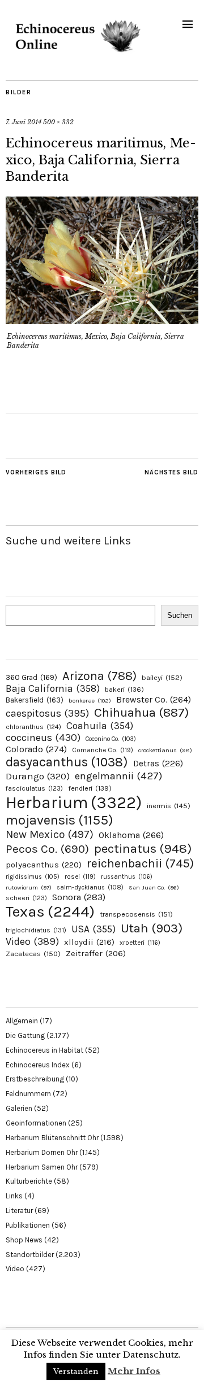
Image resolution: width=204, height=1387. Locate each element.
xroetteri (140, 943)
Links (14, 1196)
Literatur (19, 1210)
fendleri (90, 788)
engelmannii (118, 776)
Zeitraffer (96, 953)
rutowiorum (29, 887)
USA (93, 929)
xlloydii (89, 942)
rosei (80, 876)
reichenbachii (140, 863)
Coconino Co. (111, 739)
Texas (50, 911)
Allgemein (22, 1021)
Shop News (24, 1240)
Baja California (53, 688)
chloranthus (33, 727)
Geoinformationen (36, 1123)
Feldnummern (28, 1093)
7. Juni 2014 (23, 122)
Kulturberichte (29, 1181)
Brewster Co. (153, 699)
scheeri (26, 898)
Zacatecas (33, 953)
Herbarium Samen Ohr (42, 1167)
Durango (38, 776)
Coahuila (99, 725)
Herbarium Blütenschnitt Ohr (52, 1137)
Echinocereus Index (38, 1065)
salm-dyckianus (90, 887)
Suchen (179, 615)
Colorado (36, 749)
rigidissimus (33, 876)
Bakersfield (34, 700)
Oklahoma (131, 835)
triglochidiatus (36, 930)
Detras (158, 763)
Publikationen (28, 1225)
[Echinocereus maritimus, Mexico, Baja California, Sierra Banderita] (102, 320)
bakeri (124, 690)
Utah (151, 928)
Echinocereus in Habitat (44, 1050)
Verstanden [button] (76, 1371)
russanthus (126, 876)
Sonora (78, 897)
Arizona (99, 676)
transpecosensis (136, 914)
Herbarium (74, 802)
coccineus (43, 737)
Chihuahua (141, 712)
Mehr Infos (134, 1371)
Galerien (19, 1108)
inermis (168, 805)
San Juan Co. (154, 887)
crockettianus (165, 750)
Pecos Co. (47, 849)
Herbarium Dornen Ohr (42, 1152)
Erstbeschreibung (35, 1079)
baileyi (162, 677)
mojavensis (59, 820)
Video (32, 942)
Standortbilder (30, 1254)
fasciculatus (34, 788)
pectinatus (143, 848)
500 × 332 (58, 122)
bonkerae (90, 700)
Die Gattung (25, 1035)
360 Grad (31, 677)
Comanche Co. (102, 750)
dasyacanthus (67, 762)
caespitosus (47, 713)
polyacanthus (44, 865)
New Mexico (50, 834)
